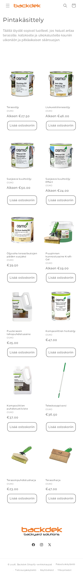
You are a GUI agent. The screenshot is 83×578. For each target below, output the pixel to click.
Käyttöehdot (47, 570)
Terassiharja (53, 480)
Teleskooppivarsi (56, 405)
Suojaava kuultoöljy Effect (58, 180)
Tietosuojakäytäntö (25, 570)
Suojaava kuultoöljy (19, 178)
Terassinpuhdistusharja (21, 480)
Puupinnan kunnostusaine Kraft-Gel (59, 256)
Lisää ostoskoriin (22, 125)
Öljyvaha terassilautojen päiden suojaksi (22, 255)
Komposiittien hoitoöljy (61, 331)
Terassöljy (13, 107)
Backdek (22, 564)
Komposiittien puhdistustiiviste (17, 407)
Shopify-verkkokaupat (39, 564)
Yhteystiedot (64, 570)
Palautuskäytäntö (65, 564)
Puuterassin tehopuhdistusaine (18, 333)
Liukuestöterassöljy (58, 107)
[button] (7, 5)
